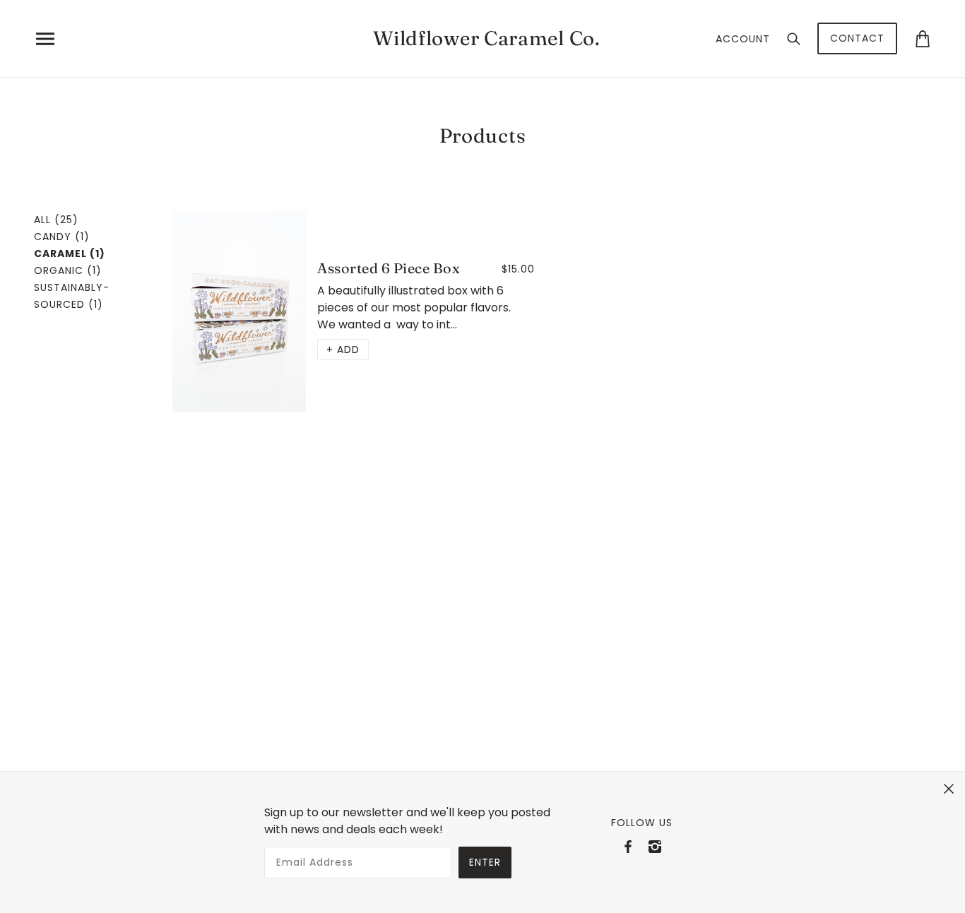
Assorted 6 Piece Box (388, 268)
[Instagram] (655, 847)
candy (62, 236)
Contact (857, 38)
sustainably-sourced (71, 295)
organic (68, 270)
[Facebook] (628, 847)
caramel (69, 253)
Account (743, 39)
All (56, 220)
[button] (343, 349)
